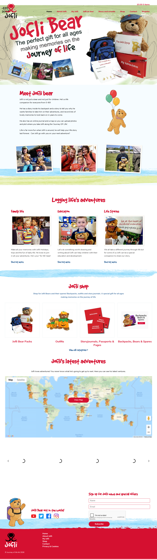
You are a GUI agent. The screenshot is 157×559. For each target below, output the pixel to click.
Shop (122, 12)
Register (146, 12)
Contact (133, 12)
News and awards (106, 12)
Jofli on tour (88, 12)
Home (49, 12)
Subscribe (99, 524)
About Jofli (61, 12)
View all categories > (78, 349)
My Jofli (74, 12)
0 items (143, 5)
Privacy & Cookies (50, 547)
